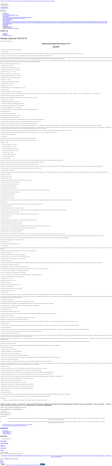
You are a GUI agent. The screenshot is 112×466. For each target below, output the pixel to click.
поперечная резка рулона (63, 455)
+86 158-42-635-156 (4, 8)
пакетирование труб (25, 455)
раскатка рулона (72, 455)
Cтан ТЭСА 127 (4, 455)
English (16, 28)
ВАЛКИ (19, 455)
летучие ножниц (57, 456)
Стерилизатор (5, 430)
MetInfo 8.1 (7, 458)
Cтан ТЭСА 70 (10, 455)
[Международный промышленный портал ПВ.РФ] (3, 464)
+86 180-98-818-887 (4, 7)
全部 (4, 21)
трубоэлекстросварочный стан (87, 455)
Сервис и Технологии (7, 433)
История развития (6, 432)
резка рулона (40, 455)
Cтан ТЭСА (15, 455)
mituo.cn (16, 458)
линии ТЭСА (78, 455)
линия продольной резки (50, 455)
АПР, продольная (33, 455)
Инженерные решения (7, 35)
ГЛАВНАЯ (5, 13)
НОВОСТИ (5, 34)
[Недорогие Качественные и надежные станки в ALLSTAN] (56, 1)
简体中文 (9, 28)
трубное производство (99, 455)
